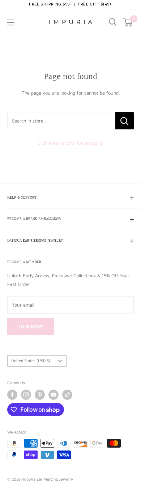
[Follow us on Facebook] (12, 395)
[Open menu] (10, 22)
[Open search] (113, 22)
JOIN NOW (30, 326)
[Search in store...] (124, 120)
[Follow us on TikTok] (67, 395)
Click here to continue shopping (70, 143)
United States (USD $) (30, 360)
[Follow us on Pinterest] (40, 395)
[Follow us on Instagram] (26, 395)
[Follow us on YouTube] (53, 395)
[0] (127, 22)
